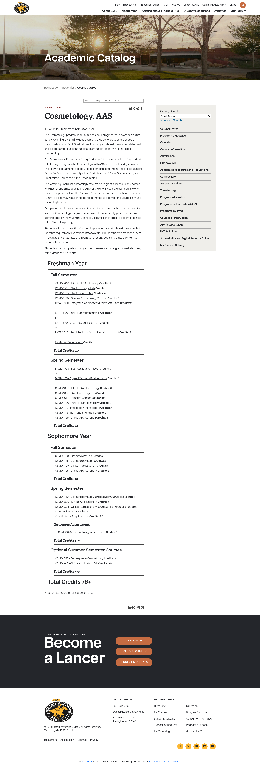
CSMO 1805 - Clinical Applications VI (76, 507)
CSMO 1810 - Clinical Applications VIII (76, 563)
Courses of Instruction (174, 218)
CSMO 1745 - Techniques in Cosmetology (79, 558)
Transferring (168, 190)
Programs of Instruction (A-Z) (77, 129)
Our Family (238, 11)
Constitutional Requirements (72, 516)
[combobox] (113, 101)
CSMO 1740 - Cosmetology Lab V (74, 497)
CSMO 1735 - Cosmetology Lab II (74, 461)
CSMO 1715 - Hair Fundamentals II (74, 413)
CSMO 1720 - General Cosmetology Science (81, 298)
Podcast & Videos (197, 725)
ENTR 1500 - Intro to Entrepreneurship (77, 313)
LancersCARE (191, 5)
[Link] (180, 746)
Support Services (171, 184)
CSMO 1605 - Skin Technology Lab (75, 393)
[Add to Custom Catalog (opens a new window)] (130, 108)
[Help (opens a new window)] (141, 108)
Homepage (51, 88)
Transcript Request (150, 5)
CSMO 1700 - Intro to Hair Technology (77, 403)
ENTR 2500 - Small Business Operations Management (87, 332)
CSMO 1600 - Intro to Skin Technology (77, 388)
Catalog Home (169, 129)
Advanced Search (171, 120)
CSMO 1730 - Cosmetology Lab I (74, 456)
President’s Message (173, 136)
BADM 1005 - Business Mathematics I (77, 369)
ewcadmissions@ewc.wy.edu (128, 712)
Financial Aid (168, 163)
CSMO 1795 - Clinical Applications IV (76, 471)
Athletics (220, 11)
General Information (172, 149)
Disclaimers (50, 740)
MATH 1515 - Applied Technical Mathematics (81, 378)
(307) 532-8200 (121, 706)
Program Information (173, 197)
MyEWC (176, 5)
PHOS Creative (68, 730)
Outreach (192, 706)
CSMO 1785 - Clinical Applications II (75, 418)
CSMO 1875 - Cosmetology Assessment (81, 532)
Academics (129, 11)
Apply (117, 5)
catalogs (87, 762)
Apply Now (134, 641)
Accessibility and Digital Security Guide (184, 238)
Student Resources (196, 11)
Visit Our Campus (134, 651)
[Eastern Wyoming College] (21, 7)
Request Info (129, 5)
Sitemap (82, 740)
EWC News (160, 712)
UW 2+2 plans (168, 231)
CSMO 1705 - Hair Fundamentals (74, 293)
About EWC (110, 11)
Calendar (166, 142)
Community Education (214, 5)
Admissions (167, 156)
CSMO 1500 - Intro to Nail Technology (77, 283)
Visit (166, 5)
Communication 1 (65, 512)
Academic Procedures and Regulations (184, 170)
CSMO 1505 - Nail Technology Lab (75, 288)
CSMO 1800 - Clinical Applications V (76, 502)
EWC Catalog (162, 731)
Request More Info (134, 662)
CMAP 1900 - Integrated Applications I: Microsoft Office (87, 303)
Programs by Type (171, 211)
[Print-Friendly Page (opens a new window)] (137, 108)
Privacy (94, 740)
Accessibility (67, 740)
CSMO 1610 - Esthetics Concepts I (75, 398)
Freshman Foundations (69, 342)
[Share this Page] (133, 108)
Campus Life (168, 177)
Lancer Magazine (164, 719)
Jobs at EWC (194, 731)
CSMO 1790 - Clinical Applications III (75, 466)
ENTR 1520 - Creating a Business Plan (77, 323)
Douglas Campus (196, 712)
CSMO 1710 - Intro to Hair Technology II (77, 408)
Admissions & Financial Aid (160, 11)
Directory (160, 706)
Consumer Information (199, 719)
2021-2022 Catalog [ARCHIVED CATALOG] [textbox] (102, 101)
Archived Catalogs (171, 225)
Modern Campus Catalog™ (165, 762)
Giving (233, 5)
